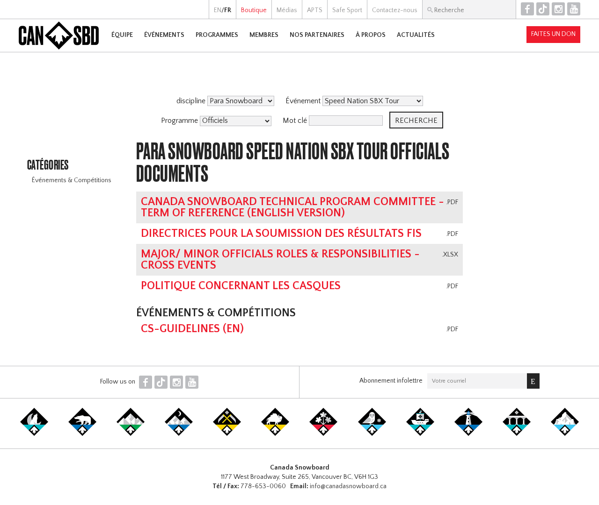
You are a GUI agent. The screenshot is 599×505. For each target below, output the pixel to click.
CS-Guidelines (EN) (192, 329)
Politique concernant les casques (241, 286)
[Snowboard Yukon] (34, 434)
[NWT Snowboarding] (82, 434)
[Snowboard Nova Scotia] (468, 434)
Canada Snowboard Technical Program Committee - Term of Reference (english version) (292, 207)
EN (217, 10)
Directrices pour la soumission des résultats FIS (281, 234)
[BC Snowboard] (131, 434)
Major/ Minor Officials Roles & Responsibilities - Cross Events (280, 259)
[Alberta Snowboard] (179, 434)
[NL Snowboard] (565, 434)
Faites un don (553, 34)
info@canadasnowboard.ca (348, 486)
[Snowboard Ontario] (323, 434)
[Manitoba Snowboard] (275, 434)
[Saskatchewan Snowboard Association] (227, 434)
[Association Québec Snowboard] (372, 434)
